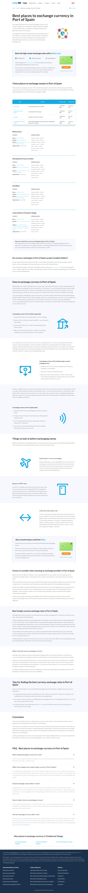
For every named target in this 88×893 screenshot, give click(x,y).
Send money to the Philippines (10, 881)
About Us (60, 867)
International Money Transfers (11, 867)
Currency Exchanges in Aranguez (41, 842)
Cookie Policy (61, 881)
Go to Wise (66, 67)
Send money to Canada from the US (11, 884)
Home (13, 8)
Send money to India (8, 878)
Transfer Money (32, 3)
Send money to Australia (9, 873)
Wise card (56, 53)
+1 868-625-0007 (20, 165)
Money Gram (16, 106)
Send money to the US (8, 870)
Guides (53, 3)
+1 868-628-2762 (20, 192)
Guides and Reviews (35, 867)
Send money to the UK (8, 876)
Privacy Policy (61, 878)
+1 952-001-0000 (20, 138)
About (58, 3)
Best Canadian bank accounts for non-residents (42, 881)
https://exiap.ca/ (14, 852)
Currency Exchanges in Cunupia (64, 842)
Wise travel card (30, 62)
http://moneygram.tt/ (21, 140)
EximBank (15, 117)
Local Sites (60, 884)
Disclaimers (73, 8)
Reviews (40, 3)
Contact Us (60, 876)
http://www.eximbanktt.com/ (23, 194)
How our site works (62, 870)
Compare (47, 3)
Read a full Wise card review (66, 70)
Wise (43, 539)
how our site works (9, 862)
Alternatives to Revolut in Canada (38, 873)
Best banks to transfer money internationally (41, 884)
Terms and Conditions (63, 873)
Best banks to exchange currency (38, 878)
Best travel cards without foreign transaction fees (42, 876)
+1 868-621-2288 (20, 219)
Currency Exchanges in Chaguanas (21, 842)
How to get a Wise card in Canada (38, 870)
